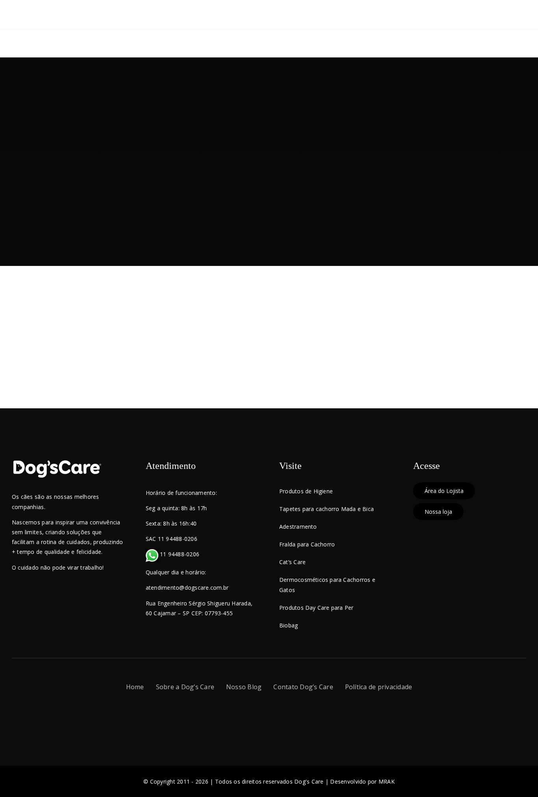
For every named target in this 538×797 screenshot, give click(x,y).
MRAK (386, 781)
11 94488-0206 (179, 554)
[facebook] (248, 715)
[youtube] (276, 715)
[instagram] (262, 715)
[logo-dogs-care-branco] (57, 462)
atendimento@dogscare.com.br (187, 587)
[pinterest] (290, 715)
